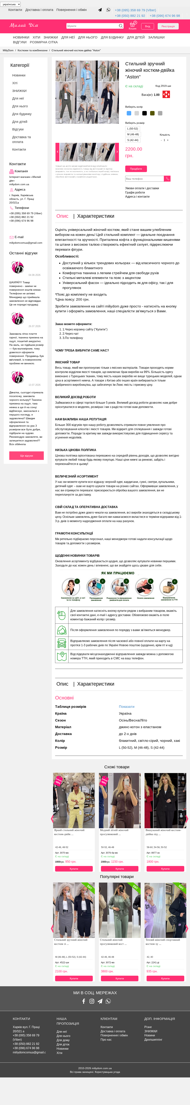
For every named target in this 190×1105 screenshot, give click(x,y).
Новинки (21, 37)
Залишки (156, 37)
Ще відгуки (26, 455)
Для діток (63, 1044)
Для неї (68, 37)
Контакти (15, 10)
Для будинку (112, 37)
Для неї (62, 1031)
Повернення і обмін (71, 10)
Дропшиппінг (153, 1039)
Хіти (36, 37)
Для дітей (136, 37)
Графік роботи (135, 192)
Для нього (87, 37)
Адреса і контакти (137, 196)
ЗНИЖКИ (51, 37)
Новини (149, 1035)
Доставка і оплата (39, 10)
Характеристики (95, 216)
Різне (148, 1027)
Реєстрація (168, 26)
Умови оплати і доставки (142, 188)
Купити (74, 868)
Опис (62, 216)
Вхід (147, 26)
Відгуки (20, 42)
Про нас (106, 1039)
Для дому (63, 1040)
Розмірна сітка (44, 42)
